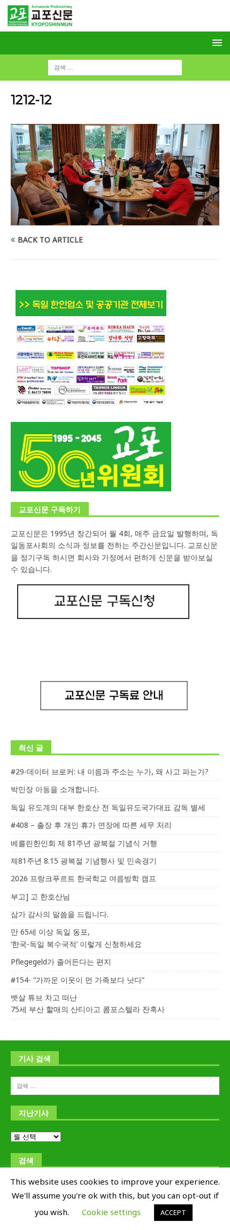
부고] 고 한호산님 (40, 896)
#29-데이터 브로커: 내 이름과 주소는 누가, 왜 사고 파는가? (110, 771)
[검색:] (115, 66)
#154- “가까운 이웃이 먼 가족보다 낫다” (77, 980)
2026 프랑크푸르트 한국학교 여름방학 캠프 (83, 878)
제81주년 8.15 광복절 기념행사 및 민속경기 (84, 861)
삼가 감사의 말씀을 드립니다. (60, 914)
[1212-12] (115, 219)
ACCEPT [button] (173, 1212)
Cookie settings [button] (111, 1212)
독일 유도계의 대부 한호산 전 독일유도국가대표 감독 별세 (108, 807)
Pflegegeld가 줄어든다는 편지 (61, 962)
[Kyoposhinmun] (115, 25)
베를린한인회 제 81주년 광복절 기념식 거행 (84, 843)
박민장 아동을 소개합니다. (55, 789)
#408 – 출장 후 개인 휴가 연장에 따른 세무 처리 (91, 825)
